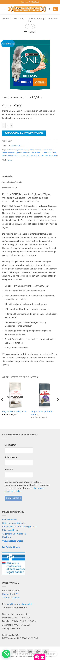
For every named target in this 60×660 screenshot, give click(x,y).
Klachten (6, 537)
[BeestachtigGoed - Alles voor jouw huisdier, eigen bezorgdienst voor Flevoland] (27, 9)
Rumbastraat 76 (10, 594)
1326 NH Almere (11, 597)
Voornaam (10, 444)
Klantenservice (9, 519)
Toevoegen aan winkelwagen (24, 133)
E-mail (9, 469)
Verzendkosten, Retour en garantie (19, 526)
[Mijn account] (49, 9)
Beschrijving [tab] (7, 176)
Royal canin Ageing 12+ (14, 411)
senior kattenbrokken (49, 155)
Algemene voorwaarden (14, 533)
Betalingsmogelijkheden (14, 523)
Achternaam (11, 457)
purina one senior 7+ (25, 152)
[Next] (57, 405)
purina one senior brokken (45, 152)
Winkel (15, 18)
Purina (9, 160)
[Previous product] (33, 26)
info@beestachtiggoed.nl (19, 604)
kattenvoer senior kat (37, 150)
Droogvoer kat (17, 145)
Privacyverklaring (10, 530)
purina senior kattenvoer (30, 155)
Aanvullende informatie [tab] (12, 182)
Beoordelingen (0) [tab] (9, 188)
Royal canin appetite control (41, 413)
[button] (3, 9)
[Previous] (2, 405)
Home (6, 18)
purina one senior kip (10, 155)
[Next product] (27, 26)
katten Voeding (36, 18)
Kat (24, 18)
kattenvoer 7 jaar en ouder (17, 150)
